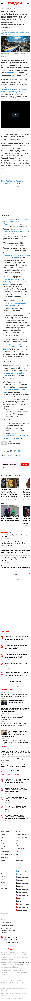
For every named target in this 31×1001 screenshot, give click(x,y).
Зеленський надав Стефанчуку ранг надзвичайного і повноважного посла (17, 664)
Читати (25, 464)
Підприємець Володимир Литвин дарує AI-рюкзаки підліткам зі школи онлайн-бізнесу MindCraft (15, 742)
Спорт (3, 843)
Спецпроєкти (19, 863)
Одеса (3, 876)
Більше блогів (15, 574)
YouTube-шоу (19, 860)
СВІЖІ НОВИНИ (7, 689)
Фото (17, 851)
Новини (3, 828)
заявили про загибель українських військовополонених (15, 221)
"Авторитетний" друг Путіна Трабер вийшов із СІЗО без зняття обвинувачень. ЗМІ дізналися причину (14, 733)
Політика (3, 834)
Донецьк (3, 879)
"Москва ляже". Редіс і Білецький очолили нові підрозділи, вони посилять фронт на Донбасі (16, 655)
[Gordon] (15, 3)
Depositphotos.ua (24, 962)
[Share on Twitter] (15, 451)
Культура (3, 846)
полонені (10, 455)
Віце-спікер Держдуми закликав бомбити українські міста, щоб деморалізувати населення (14, 725)
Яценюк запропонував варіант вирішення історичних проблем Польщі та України (14, 695)
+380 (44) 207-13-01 (10, 937)
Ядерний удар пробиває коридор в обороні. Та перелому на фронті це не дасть (15, 567)
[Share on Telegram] (19, 451)
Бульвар (5, 503)
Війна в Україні (11, 8)
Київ (2, 871)
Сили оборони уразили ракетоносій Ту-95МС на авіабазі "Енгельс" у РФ (13, 765)
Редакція (3, 919)
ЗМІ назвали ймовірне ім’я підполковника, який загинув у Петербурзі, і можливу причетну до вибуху (15, 709)
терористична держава (12, 438)
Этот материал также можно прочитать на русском (16, 33)
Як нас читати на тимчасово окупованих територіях (8, 930)
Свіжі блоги (6, 532)
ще (13, 433)
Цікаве (3, 860)
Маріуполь (4, 888)
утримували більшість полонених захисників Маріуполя (16, 231)
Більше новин (15, 770)
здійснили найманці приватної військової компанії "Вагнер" (15, 346)
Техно (3, 848)
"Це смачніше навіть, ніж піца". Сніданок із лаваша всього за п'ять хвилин (16, 798)
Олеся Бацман (22, 892)
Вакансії (3, 917)
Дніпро (3, 885)
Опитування (19, 857)
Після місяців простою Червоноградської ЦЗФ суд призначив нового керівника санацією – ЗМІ (14, 717)
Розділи (18, 828)
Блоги (17, 840)
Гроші (2, 837)
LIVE (17, 846)
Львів (2, 873)
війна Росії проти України (8, 458)
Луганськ (3, 891)
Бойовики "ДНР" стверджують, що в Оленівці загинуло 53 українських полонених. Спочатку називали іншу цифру (9, 493)
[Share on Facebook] (11, 451)
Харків (3, 882)
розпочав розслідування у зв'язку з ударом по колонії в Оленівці (14, 281)
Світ (2, 840)
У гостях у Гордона (21, 837)
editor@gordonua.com (11, 942)
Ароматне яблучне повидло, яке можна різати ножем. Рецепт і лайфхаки (15, 807)
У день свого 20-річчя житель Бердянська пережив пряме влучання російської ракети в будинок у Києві (15, 752)
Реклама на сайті (6, 922)
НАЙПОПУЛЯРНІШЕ (8, 632)
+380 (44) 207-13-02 (11, 940)
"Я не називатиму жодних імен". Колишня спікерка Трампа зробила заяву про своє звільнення (10, 519)
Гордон (3, 8)
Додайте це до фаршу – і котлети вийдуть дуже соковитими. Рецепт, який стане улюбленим (16, 789)
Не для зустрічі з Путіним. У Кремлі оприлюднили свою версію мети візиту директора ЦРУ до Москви (17, 673)
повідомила (12, 73)
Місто (2, 867)
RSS (19, 901)
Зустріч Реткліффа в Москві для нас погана (17, 701)
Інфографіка (4, 857)
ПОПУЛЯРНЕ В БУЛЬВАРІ (11, 774)
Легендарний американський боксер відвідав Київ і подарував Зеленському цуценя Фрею (17, 637)
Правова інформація (7, 925)
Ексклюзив (19, 848)
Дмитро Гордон (23, 871)
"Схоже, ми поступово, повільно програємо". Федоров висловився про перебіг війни (16, 646)
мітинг (3, 455)
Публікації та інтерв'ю (22, 834)
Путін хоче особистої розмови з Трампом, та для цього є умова (15, 551)
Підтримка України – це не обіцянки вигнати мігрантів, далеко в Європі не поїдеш (13, 543)
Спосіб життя (5, 851)
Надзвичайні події (6, 854)
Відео (17, 854)
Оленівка (17, 455)
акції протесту (21, 458)
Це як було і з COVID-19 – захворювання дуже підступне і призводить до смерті (15, 558)
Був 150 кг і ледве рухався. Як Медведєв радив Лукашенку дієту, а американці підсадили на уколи (17, 816)
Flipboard (21, 898)
